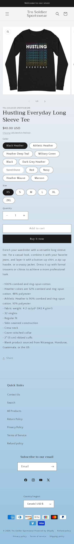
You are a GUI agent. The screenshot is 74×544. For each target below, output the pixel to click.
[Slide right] (45, 101)
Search (11, 402)
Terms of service (38, 536)
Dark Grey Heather (33, 161)
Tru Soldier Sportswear (23, 531)
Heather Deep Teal (17, 153)
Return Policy (15, 419)
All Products (14, 411)
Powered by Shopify (44, 531)
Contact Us (13, 394)
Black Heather (15, 145)
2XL (8, 200)
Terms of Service (17, 435)
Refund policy (15, 443)
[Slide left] (29, 101)
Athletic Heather (43, 145)
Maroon (39, 178)
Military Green (47, 153)
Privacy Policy (15, 427)
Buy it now (37, 238)
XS (8, 192)
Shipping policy (57, 536)
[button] (7, 14)
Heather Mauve (15, 178)
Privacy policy (20, 536)
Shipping (6, 133)
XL (54, 192)
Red (31, 170)
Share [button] (9, 358)
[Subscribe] (53, 466)
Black (9, 161)
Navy (46, 170)
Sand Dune (15, 170)
